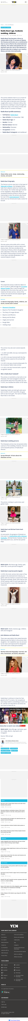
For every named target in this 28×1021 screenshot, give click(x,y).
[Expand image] (27, 55)
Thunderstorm (14, 748)
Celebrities (3, 882)
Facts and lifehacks (9, 24)
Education (3, 815)
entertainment (14, 197)
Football (2, 806)
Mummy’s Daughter (9, 307)
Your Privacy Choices (15, 1020)
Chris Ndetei (14, 35)
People (2, 844)
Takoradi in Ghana (6, 186)
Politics (2, 827)
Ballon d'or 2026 (5, 748)
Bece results (14, 750)
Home (2, 24)
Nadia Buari (14, 115)
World (2, 869)
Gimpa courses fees (5, 750)
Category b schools (5, 752)
